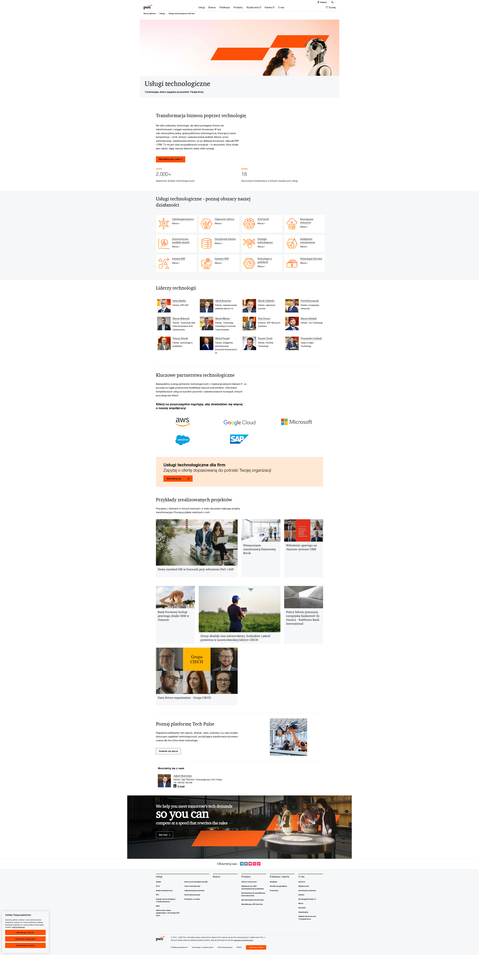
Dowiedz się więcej (168, 751)
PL (332, 2)
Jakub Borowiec (182, 776)
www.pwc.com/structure (243, 940)
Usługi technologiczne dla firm (182, 13)
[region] (25, 932)
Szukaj (332, 7)
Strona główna (149, 13)
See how (163, 835)
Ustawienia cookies (25, 945)
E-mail (181, 786)
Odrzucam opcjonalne (25, 939)
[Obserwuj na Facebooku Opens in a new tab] (246, 864)
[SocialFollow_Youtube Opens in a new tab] (250, 864)
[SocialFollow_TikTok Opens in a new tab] (258, 864)
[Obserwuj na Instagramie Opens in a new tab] (254, 864)
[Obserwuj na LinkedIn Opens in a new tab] (174, 786)
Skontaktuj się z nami (169, 159)
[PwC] (147, 6)
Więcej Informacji (18, 927)
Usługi (162, 13)
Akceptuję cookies (25, 932)
